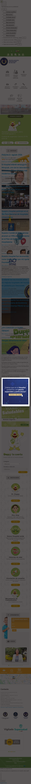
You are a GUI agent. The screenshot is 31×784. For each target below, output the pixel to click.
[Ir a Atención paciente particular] (15, 391)
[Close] (29, 377)
